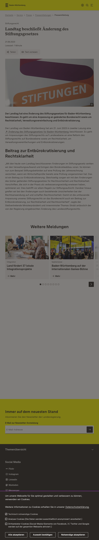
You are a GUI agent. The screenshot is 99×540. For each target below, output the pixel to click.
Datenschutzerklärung (77, 507)
